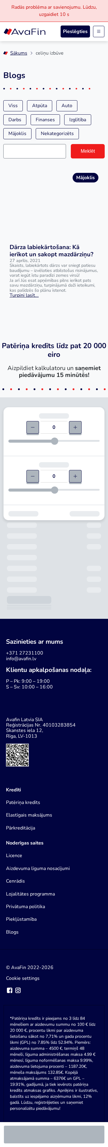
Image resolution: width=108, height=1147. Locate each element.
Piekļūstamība (21, 919)
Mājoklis (17, 133)
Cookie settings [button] (23, 978)
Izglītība (77, 119)
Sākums (18, 53)
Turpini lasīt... (24, 295)
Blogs (12, 932)
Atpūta (39, 105)
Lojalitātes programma (30, 894)
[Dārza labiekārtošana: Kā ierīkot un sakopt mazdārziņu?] (54, 201)
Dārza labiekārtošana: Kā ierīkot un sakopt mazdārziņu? (51, 250)
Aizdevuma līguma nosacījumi (38, 868)
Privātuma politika (25, 906)
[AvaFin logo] (25, 31)
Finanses (45, 119)
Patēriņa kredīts (23, 802)
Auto (67, 105)
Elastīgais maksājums (29, 815)
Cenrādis (15, 881)
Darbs (14, 119)
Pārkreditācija (20, 828)
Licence (14, 855)
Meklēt (88, 151)
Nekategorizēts (57, 133)
